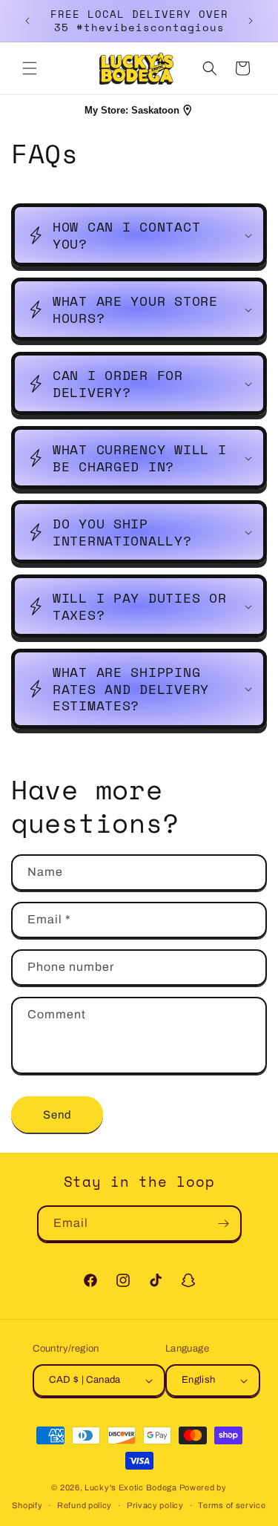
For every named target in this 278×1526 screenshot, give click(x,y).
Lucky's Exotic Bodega (131, 1487)
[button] (29, 68)
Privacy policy (155, 1505)
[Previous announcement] (27, 20)
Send (57, 1115)
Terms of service (231, 1505)
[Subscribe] (224, 1223)
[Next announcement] (250, 20)
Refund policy (84, 1505)
